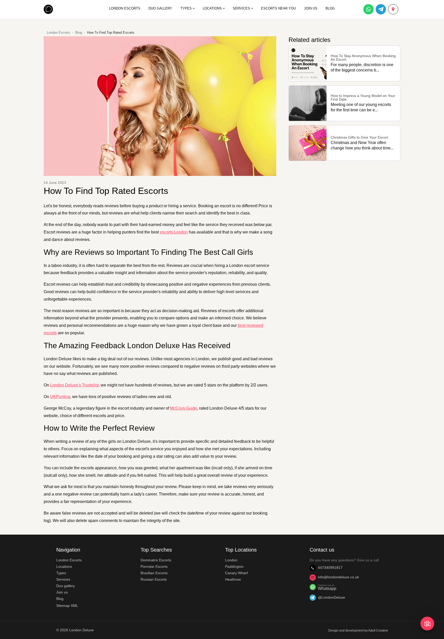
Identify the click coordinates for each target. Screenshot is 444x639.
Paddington (234, 566)
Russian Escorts (154, 579)
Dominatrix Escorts (156, 560)
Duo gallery (65, 586)
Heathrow (233, 579)
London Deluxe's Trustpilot (74, 385)
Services (241, 8)
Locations (212, 8)
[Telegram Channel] (381, 9)
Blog (330, 8)
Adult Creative (378, 630)
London (231, 560)
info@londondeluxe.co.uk (338, 577)
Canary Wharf (236, 573)
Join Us (310, 8)
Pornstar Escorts (154, 566)
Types (186, 8)
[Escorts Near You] (427, 623)
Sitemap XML (67, 606)
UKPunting (60, 396)
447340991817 (330, 567)
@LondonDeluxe (331, 597)
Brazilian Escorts (154, 573)
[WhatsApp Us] (368, 9)
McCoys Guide (183, 408)
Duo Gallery (160, 8)
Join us (62, 592)
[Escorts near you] (393, 9)
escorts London (174, 232)
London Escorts (124, 8)
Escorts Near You (278, 8)
